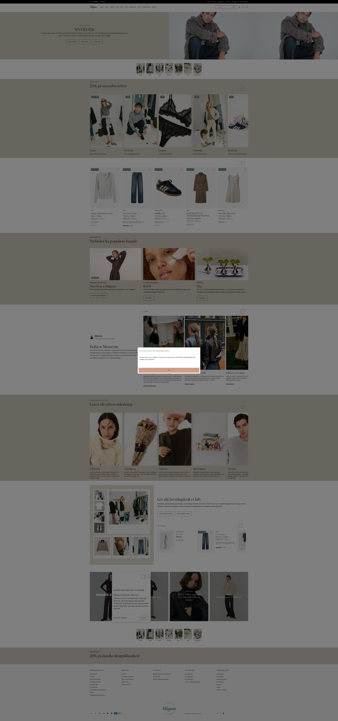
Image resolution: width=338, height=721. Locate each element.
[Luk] (196, 351)
